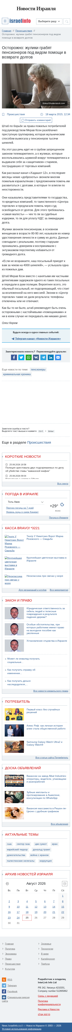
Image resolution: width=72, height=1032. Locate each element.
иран (54, 844)
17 (18, 912)
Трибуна (45, 964)
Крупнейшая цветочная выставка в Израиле (46, 559)
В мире (45, 954)
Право (8, 959)
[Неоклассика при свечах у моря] (14, 580)
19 (36, 912)
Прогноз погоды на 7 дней (20, 508)
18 (27, 912)
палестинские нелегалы (20, 861)
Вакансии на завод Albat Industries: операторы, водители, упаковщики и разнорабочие (47, 779)
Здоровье (46, 943)
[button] (16, 21)
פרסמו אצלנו (44, 1014)
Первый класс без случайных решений (43, 711)
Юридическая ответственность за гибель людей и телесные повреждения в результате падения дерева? (46, 612)
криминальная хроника (17, 374)
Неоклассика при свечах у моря (45, 576)
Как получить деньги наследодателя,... (19, 683)
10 (18, 906)
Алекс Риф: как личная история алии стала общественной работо (46, 727)
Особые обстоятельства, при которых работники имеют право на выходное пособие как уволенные (45, 629)
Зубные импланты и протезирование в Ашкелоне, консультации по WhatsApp (43, 795)
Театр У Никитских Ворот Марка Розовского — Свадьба (45, 537)
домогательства (16, 855)
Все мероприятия (59, 590)
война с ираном (39, 855)
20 (45, 912)
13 (45, 906)
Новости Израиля (36, 8)
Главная (9, 943)
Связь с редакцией (48, 996)
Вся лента (62, 483)
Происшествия (15, 114)
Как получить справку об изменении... (21, 672)
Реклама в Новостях (49, 1009)
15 (62, 906)
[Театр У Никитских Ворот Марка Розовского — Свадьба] (14, 543)
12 (36, 906)
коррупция (46, 861)
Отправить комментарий (37, 120)
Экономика (10, 954)
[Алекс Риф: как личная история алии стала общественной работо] (14, 730)
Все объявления (59, 824)
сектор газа (23, 844)
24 (18, 917)
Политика (10, 949)
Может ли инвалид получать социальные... (23, 660)
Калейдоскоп (48, 959)
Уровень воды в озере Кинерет (22, 512)
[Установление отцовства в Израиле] (14, 646)
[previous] (7, 883)
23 (9, 917)
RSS (10, 979)
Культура (10, 969)
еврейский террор (17, 849)
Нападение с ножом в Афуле (22, 478)
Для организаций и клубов (32, 590)
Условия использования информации (21, 1029)
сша (9, 844)
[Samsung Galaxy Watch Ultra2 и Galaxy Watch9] (14, 747)
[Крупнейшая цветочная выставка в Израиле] (14, 563)
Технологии (47, 949)
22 (62, 912)
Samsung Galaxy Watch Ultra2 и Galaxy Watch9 (44, 743)
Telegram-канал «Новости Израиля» (38, 338)
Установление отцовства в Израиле (47, 641)
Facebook (12, 991)
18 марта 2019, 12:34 (57, 114)
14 (53, 906)
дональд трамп (41, 849)
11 (27, 906)
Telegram (12, 985)
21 (53, 912)
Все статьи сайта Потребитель (51, 757)
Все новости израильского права (50, 691)
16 (9, 912)
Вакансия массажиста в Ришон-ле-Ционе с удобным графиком (47, 810)
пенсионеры (38, 369)
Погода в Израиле (58, 517)
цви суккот (41, 844)
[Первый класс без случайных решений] (14, 714)
